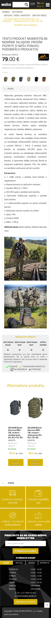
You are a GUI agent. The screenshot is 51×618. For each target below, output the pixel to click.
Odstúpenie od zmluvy (25, 601)
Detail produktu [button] (16, 462)
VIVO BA (19, 562)
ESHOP (6, 562)
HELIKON (11, 440)
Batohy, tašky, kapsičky (17, 15)
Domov (6, 11)
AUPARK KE (44, 562)
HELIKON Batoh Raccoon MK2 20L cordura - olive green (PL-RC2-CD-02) (35, 433)
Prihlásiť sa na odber (25, 551)
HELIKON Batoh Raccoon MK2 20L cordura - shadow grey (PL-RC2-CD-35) (15, 433)
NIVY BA (32, 562)
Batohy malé (40, 15)
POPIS (10, 88)
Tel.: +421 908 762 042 (26, 592)
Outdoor (17, 11)
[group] (16, 430)
